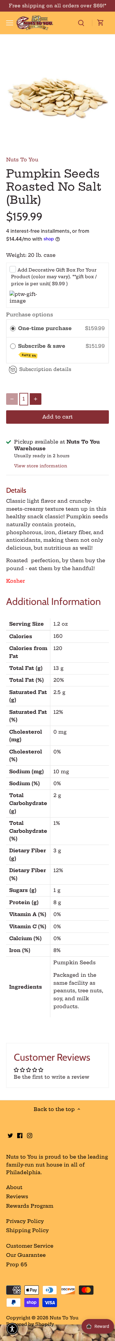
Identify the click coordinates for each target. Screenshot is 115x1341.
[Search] (81, 22)
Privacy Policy (25, 1221)
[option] (57, 97)
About (14, 1187)
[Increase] (35, 399)
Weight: (16, 255)
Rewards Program (29, 1206)
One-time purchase (45, 328)
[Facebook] (19, 1135)
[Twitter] (10, 1135)
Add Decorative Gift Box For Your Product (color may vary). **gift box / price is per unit (54, 276)
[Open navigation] (9, 22)
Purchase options (29, 314)
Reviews (17, 1196)
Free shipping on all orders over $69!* (57, 6)
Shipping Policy (27, 1230)
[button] (12, 1329)
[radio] (13, 329)
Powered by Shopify (30, 1324)
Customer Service (29, 1246)
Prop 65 (16, 1264)
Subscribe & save (42, 350)
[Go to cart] (100, 23)
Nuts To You (22, 159)
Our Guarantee (26, 1255)
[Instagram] (29, 1135)
